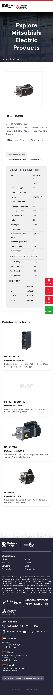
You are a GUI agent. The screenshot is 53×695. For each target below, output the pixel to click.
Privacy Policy (8, 569)
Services (6, 562)
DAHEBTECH (22, 689)
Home (4, 59)
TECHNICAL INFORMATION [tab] (16, 154)
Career (28, 562)
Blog (27, 566)
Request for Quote (17, 140)
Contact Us (30, 569)
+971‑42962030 (14, 626)
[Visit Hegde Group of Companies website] (32, 544)
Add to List (38, 140)
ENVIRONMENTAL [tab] (36, 159)
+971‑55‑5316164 (14, 631)
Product (28, 559)
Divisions (6, 566)
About (5, 559)
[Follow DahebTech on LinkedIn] (17, 602)
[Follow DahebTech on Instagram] (14, 602)
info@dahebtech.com (37, 631)
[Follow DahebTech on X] (20, 602)
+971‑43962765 (31, 626)
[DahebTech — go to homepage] (12, 544)
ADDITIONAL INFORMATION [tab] (17, 159)
